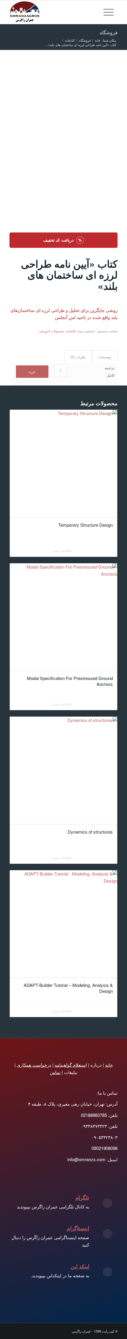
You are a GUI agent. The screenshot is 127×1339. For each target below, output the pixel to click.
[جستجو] (96, 12)
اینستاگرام (78, 1228)
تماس (55, 1072)
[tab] (105, 357)
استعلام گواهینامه (71, 1065)
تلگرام (82, 1197)
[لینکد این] (107, 1272)
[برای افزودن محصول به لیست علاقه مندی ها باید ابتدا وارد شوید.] (112, 71)
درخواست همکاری (34, 1065)
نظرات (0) (78, 356)
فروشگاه (109, 32)
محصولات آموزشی (51, 330)
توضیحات (104, 356)
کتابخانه (71, 330)
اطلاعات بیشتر (62, 551)
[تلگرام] (107, 1203)
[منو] (110, 12)
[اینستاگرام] (107, 1234)
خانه (109, 1065)
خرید (32, 371)
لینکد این (80, 1266)
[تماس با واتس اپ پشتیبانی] (100, 71)
